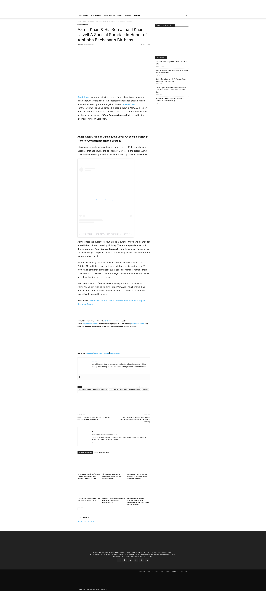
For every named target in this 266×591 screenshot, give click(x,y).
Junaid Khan (144, 387)
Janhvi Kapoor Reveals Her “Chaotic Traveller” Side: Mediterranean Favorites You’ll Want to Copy (89, 476)
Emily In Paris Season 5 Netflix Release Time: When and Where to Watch (171, 80)
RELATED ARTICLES (85, 452)
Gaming (137, 16)
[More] (99, 49)
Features (114, 387)
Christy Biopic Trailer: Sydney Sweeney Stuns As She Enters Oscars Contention (111, 476)
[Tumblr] (141, 560)
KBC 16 (116, 389)
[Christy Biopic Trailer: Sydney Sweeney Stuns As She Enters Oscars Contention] (113, 464)
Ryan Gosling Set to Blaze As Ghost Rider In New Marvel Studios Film (172, 71)
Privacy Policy (159, 571)
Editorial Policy (184, 571)
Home (79, 21)
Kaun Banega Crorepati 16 (100, 389)
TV (79, 392)
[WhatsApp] (94, 49)
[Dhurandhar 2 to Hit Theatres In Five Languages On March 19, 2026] (89, 489)
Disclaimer (175, 571)
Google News (115, 353)
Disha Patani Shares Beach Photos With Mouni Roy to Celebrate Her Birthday (94, 418)
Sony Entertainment (134, 389)
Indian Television (134, 387)
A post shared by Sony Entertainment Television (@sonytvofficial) (107, 234)
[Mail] (130, 560)
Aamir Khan (87, 387)
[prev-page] (79, 509)
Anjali (81, 44)
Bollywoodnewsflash (91, 324)
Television (145, 389)
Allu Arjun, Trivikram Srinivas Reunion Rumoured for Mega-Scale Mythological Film (113, 500)
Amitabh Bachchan (97, 387)
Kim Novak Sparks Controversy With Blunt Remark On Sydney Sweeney (170, 99)
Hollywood (96, 16)
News (84, 21)
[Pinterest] (89, 49)
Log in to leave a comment (86, 521)
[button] (185, 16)
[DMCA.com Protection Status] (122, 589)
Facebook (89, 353)
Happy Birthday (123, 387)
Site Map (167, 571)
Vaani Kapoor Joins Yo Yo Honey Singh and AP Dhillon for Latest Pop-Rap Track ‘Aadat (137, 476)
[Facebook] (80, 49)
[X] (84, 49)
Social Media (123, 389)
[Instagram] (125, 560)
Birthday (107, 387)
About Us (142, 571)
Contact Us (150, 571)
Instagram (98, 353)
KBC (111, 389)
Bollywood (83, 16)
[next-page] (82, 509)
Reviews (128, 16)
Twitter (106, 353)
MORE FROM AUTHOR (101, 452)
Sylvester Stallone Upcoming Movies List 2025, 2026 (171, 63)
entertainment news (110, 321)
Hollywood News (137, 324)
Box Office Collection (113, 16)
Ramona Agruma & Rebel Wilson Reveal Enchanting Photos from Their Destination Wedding (135, 419)
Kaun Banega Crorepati (84, 389)
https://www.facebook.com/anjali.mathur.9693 (104, 434)
